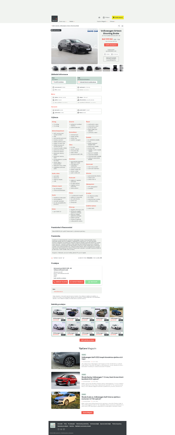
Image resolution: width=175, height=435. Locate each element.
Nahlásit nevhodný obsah (83, 426)
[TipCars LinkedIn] (61, 429)
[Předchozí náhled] (52, 68)
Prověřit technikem (59, 82)
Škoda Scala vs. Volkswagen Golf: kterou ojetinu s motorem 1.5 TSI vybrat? (101, 398)
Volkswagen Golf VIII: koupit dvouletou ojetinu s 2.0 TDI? (102, 358)
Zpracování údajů (105, 424)
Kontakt (60, 424)
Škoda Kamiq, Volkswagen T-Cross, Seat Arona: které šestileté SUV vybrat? (102, 378)
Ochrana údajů (94, 424)
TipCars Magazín (87, 412)
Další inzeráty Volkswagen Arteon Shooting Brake (65, 25)
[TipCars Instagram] (64, 429)
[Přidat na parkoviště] (122, 25)
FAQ (65, 424)
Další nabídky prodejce (60, 278)
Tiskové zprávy (116, 424)
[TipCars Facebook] (58, 429)
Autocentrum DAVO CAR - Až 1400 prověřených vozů (63, 269)
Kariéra (72, 426)
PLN (119, 39)
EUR (115, 39)
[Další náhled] (123, 68)
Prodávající (71, 424)
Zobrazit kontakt (111, 59)
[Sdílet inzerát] (119, 25)
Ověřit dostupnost (111, 45)
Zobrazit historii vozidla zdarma (88, 82)
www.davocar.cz (58, 291)
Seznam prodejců (63, 426)
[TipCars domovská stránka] (55, 18)
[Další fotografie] (95, 46)
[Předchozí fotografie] (53, 46)
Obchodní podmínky (82, 424)
